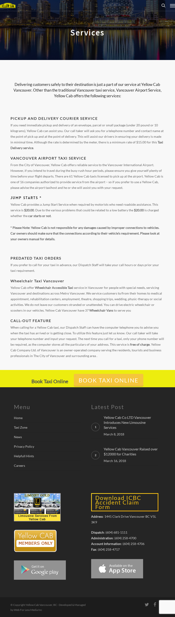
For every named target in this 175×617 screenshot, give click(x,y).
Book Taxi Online (109, 380)
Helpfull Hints (24, 456)
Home (18, 418)
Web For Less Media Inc (27, 610)
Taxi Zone (20, 427)
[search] (163, 5)
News (18, 437)
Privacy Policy (24, 446)
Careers (19, 465)
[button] (172, 5)
